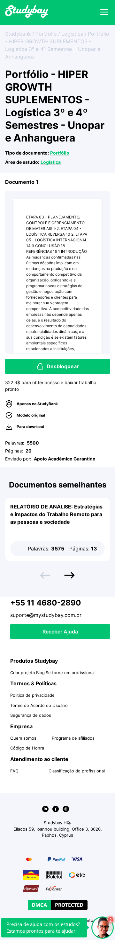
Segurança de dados (30, 715)
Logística (51, 162)
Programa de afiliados (73, 738)
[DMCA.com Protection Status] (58, 905)
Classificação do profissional (77, 770)
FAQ (14, 770)
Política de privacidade (32, 695)
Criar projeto (22, 672)
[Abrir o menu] (104, 12)
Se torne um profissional (70, 672)
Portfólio (59, 153)
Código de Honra (27, 747)
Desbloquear (63, 366)
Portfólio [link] (46, 34)
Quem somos (23, 738)
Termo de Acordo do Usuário (39, 705)
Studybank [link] (18, 34)
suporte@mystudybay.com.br (45, 615)
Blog (40, 672)
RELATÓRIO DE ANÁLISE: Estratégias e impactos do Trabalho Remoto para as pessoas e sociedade (56, 514)
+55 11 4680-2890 (45, 602)
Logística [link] (72, 34)
